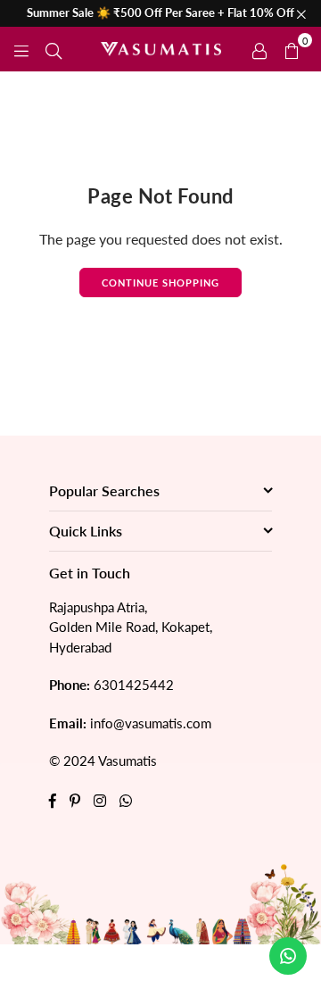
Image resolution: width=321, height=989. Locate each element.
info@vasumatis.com (150, 723)
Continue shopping (160, 282)
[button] (292, 49)
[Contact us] (288, 956)
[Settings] (259, 49)
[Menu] (21, 48)
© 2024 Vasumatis (103, 760)
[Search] (53, 48)
